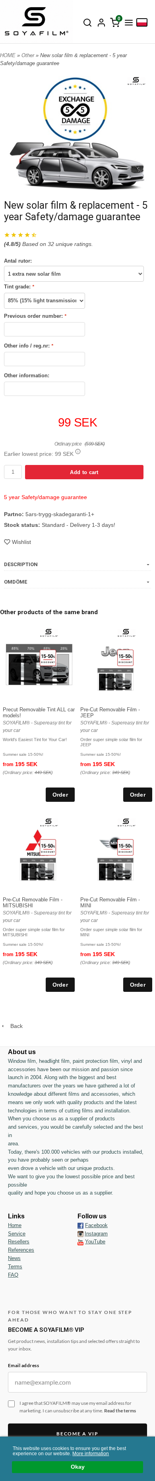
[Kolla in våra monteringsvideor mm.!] (80, 1242)
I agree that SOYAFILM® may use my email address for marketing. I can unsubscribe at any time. (77, 1407)
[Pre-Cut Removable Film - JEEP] (125, 657)
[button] (78, 451)
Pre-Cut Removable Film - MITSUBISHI (32, 903)
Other (28, 55)
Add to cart (84, 472)
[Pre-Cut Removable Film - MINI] (125, 847)
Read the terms (120, 1411)
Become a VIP (77, 1434)
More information (90, 1453)
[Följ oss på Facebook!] (80, 1225)
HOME (7, 55)
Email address (23, 1365)
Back (14, 1026)
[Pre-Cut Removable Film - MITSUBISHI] (48, 847)
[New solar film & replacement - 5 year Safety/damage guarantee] (136, 80)
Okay (78, 1467)
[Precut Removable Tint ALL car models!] (48, 657)
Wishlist (21, 542)
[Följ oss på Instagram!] (80, 1234)
